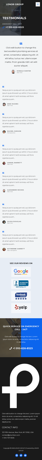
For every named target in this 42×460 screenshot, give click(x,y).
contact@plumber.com (11, 435)
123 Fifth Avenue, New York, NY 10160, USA (17, 432)
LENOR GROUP (15, 4)
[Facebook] (16, 455)
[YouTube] (25, 455)
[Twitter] (21, 455)
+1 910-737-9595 (8, 438)
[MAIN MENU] (38, 4)
